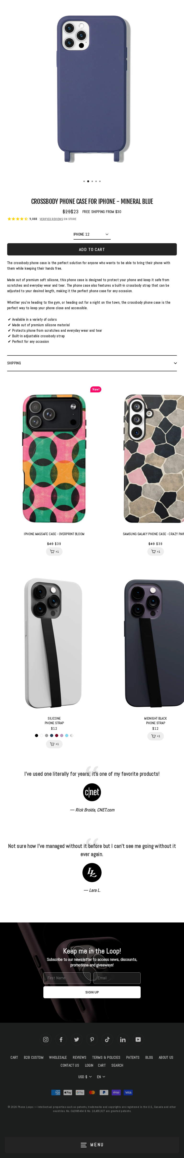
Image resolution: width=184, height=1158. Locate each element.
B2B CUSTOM (33, 1057)
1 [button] (84, 182)
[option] (92, 90)
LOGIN (89, 1065)
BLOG (149, 1057)
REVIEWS (79, 1057)
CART (14, 1057)
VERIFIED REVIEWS (51, 219)
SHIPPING (14, 363)
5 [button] (100, 182)
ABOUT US (166, 1057)
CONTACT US (70, 1065)
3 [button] (93, 182)
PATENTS (133, 1057)
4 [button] (96, 182)
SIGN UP (92, 992)
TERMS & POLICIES (106, 1057)
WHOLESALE (58, 1057)
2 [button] (88, 181)
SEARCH (117, 1065)
